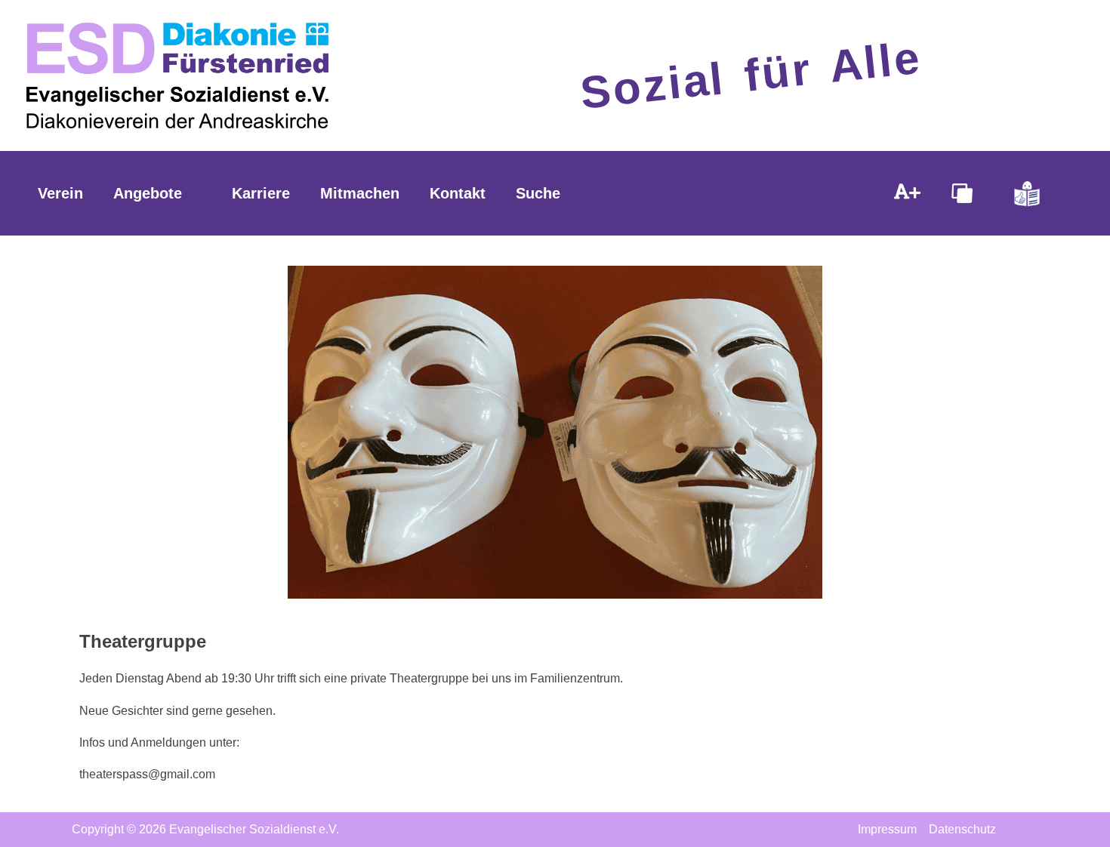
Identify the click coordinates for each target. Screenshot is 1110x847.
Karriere (261, 193)
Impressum (887, 829)
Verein (60, 193)
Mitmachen (359, 193)
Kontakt (458, 193)
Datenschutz (962, 829)
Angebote (147, 193)
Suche (538, 193)
